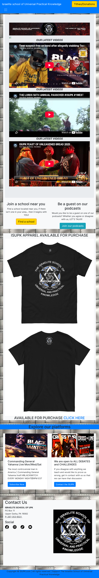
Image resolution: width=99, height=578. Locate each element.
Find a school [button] (26, 221)
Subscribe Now (16, 484)
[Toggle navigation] (5, 9)
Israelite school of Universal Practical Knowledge (33, 4)
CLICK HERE (74, 418)
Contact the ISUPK (65, 484)
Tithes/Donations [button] (84, 4)
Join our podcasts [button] (73, 225)
